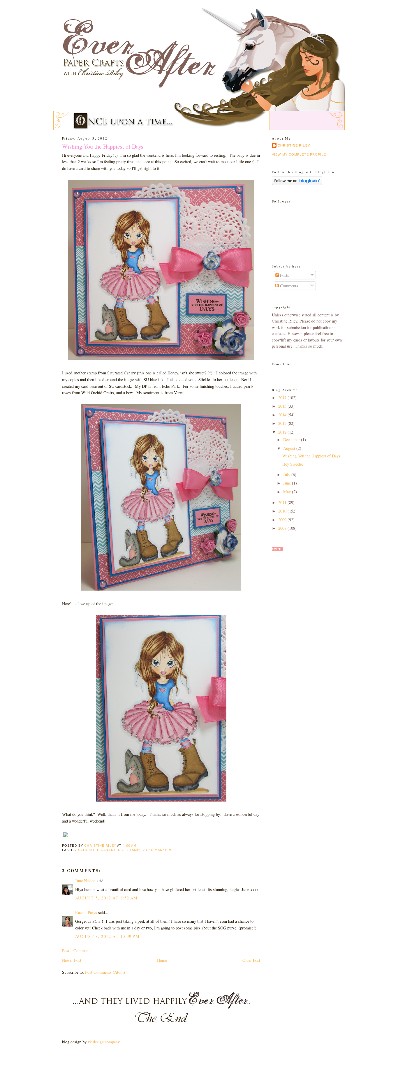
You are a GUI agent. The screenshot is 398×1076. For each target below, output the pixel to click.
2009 (283, 519)
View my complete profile (299, 154)
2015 (283, 406)
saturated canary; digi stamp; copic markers (125, 850)
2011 (283, 502)
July (287, 474)
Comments (288, 285)
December (292, 439)
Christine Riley (294, 145)
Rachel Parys (86, 912)
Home (162, 960)
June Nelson (85, 880)
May (287, 491)
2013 (283, 423)
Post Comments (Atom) (105, 972)
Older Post (251, 960)
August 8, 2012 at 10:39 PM (107, 936)
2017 (283, 397)
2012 (283, 432)
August (289, 448)
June (287, 483)
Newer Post (71, 960)
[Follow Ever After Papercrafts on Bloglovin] (297, 183)
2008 (283, 528)
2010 (283, 511)
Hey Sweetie (292, 464)
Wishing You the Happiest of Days (311, 456)
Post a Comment (76, 950)
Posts (284, 275)
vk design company (104, 1042)
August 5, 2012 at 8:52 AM (106, 898)
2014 (283, 415)
